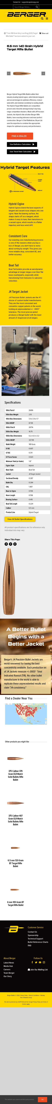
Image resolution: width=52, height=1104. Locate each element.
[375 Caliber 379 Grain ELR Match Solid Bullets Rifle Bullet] (15, 758)
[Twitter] (36, 962)
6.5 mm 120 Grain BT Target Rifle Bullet (15, 863)
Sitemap (42, 995)
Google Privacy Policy (34, 1002)
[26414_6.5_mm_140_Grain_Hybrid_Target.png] (22, 73)
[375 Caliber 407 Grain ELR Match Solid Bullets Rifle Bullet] (15, 803)
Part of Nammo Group (26, 997)
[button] (20, 136)
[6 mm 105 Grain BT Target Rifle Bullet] (15, 889)
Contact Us (16, 2)
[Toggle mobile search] (42, 18)
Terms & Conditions (34, 995)
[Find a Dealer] (26, 704)
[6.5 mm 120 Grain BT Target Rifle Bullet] (15, 848)
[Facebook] (32, 962)
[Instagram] (44, 962)
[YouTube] (40, 962)
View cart (45, 33)
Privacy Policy (24, 995)
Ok (42, 1099)
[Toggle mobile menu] (47, 18)
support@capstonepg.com (30, 2)
